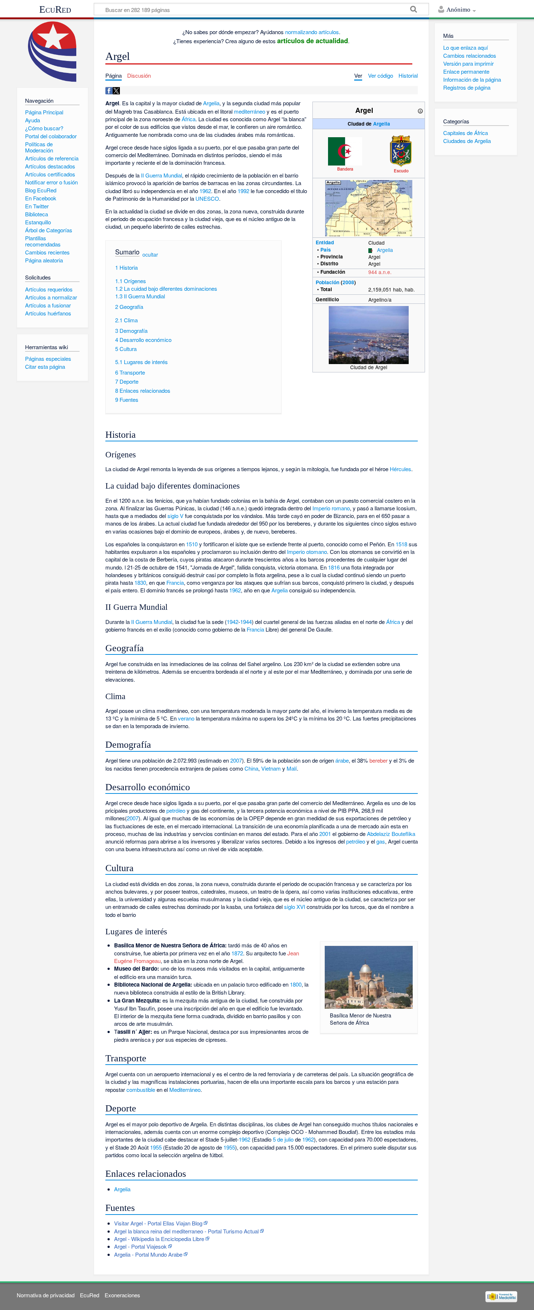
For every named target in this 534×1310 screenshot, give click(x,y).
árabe (342, 760)
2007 (236, 760)
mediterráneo (249, 111)
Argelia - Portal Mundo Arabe (148, 1254)
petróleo (175, 810)
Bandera (345, 169)
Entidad (325, 242)
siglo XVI (294, 906)
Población (327, 282)
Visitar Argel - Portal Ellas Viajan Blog (158, 1223)
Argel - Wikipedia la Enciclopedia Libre (159, 1238)
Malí (292, 768)
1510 (192, 544)
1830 (140, 582)
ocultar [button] (150, 254)
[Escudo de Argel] (401, 150)
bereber (378, 760)
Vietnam (271, 768)
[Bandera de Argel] (345, 150)
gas (380, 841)
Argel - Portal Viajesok (140, 1246)
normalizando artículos (312, 32)
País (325, 249)
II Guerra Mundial (161, 175)
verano (186, 718)
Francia (175, 582)
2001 (325, 833)
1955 (156, 1147)
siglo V (175, 515)
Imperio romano (331, 508)
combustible (140, 1089)
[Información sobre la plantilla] (420, 110)
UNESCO (207, 198)
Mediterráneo (185, 1089)
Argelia (381, 123)
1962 (205, 191)
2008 (348, 282)
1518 (401, 544)
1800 (296, 984)
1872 (237, 953)
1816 (334, 567)
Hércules (400, 469)
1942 (232, 621)
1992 (243, 191)
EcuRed (55, 9)
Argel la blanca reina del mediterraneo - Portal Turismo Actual (186, 1231)
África (188, 119)
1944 (246, 621)
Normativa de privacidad (45, 1295)
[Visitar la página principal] (52, 51)
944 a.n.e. (380, 272)
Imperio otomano (307, 551)
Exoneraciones (122, 1295)
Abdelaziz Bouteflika (391, 833)
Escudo (401, 171)
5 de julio (283, 1139)
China (251, 768)
